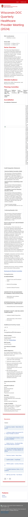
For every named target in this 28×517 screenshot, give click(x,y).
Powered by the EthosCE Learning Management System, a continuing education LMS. (22, 516)
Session (6, 422)
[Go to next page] (10, 479)
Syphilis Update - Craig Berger (13, 459)
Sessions (4, 496)
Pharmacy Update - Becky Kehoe (13, 455)
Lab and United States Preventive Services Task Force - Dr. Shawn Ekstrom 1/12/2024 (13, 450)
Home (3, 495)
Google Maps (12, 340)
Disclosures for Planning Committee (13, 271)
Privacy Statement (5, 511)
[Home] (14, 5)
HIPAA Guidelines (5, 512)
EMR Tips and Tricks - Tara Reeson (14, 474)
